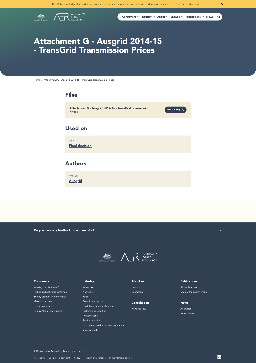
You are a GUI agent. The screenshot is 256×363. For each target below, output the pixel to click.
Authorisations (90, 315)
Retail (85, 296)
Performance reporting (94, 311)
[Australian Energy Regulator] (59, 17)
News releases (188, 313)
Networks (88, 291)
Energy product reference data (50, 296)
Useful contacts (42, 306)
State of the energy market (194, 291)
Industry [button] (146, 16)
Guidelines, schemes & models (99, 306)
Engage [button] (175, 16)
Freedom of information (95, 358)
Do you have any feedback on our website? (64, 230)
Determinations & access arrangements (103, 325)
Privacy (76, 358)
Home (37, 79)
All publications (188, 287)
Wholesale (88, 287)
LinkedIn (219, 356)
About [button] (161, 16)
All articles (185, 308)
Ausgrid (75, 181)
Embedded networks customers (50, 291)
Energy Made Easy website (48, 311)
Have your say (139, 308)
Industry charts (90, 330)
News (209, 16)
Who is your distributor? (46, 287)
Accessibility (39, 358)
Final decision (80, 146)
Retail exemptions (92, 320)
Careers (136, 287)
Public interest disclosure (120, 358)
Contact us (137, 291)
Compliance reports (93, 301)
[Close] (222, 4)
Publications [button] (193, 16)
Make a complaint (43, 301)
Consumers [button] (129, 16)
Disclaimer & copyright (59, 358)
